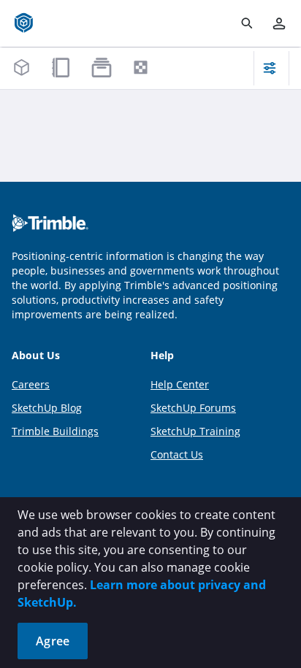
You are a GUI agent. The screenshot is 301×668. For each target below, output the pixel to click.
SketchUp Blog (47, 408)
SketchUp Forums (193, 408)
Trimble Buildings (55, 431)
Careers (31, 384)
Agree (52, 641)
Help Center (179, 384)
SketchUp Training (195, 431)
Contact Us (176, 454)
